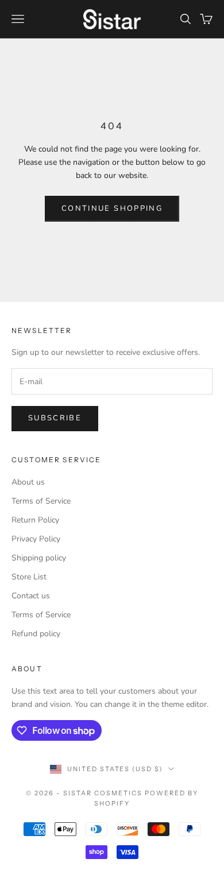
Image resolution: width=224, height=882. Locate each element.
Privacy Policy (35, 538)
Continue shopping (112, 208)
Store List (29, 576)
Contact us (30, 595)
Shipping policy (38, 557)
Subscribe (55, 418)
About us (28, 482)
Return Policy (35, 519)
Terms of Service (41, 501)
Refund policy (35, 633)
